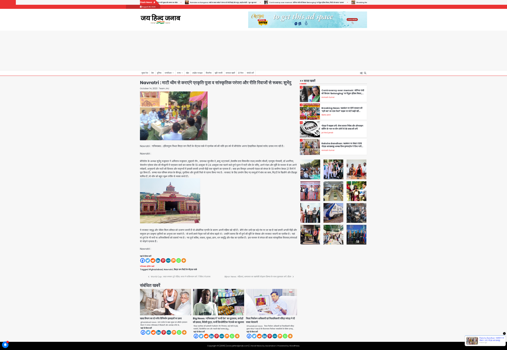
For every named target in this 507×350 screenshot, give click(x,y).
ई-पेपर (240, 72)
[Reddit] (153, 260)
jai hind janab (327, 132)
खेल (187, 72)
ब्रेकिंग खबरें (150, 266)
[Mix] (173, 260)
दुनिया (159, 72)
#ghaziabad (156, 269)
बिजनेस (209, 72)
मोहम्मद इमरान (326, 115)
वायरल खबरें (230, 72)
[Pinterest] (163, 260)
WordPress (294, 345)
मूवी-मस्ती (218, 72)
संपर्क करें (250, 72)
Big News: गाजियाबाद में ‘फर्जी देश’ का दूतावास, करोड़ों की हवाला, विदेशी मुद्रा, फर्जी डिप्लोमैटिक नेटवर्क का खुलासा (218, 320)
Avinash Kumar (328, 97)
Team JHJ (164, 88)
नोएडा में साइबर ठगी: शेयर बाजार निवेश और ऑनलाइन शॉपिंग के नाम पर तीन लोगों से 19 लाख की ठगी (342, 127)
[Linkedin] (158, 260)
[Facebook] (142, 260)
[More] (183, 260)
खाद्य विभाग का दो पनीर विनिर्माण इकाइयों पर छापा (161, 318)
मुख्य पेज (145, 72)
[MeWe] (168, 260)
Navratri (168, 269)
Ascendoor (270, 345)
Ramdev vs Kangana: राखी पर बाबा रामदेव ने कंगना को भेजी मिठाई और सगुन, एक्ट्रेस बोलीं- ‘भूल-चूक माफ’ (210, 2)
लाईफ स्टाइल (197, 72)
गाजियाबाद (143, 266)
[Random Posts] (361, 73)
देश (152, 72)
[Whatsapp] (178, 260)
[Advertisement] (253, 50)
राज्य (179, 72)
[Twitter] (147, 260)
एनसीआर (168, 72)
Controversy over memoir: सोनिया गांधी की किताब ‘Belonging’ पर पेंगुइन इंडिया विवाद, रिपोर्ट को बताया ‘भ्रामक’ (293, 2)
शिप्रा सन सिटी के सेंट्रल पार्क (185, 269)
